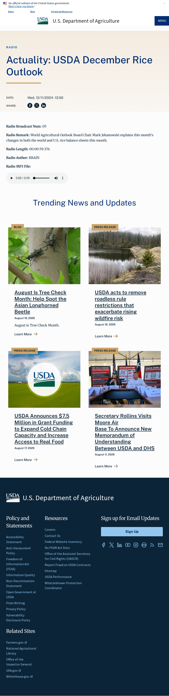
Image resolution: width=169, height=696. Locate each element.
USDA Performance (58, 577)
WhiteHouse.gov (17, 676)
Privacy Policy (16, 609)
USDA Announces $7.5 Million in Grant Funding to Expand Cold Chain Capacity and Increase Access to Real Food (43, 429)
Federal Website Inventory (63, 542)
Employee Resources (61, 11)
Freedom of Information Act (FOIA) (17, 564)
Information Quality (20, 575)
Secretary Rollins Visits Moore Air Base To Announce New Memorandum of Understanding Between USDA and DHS (125, 432)
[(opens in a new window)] (103, 544)
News (11, 11)
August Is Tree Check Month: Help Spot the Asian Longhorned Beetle (40, 302)
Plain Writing (15, 603)
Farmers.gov (14, 642)
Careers (50, 529)
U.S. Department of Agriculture (86, 21)
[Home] (43, 23)
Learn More (23, 334)
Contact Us (52, 536)
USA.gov (12, 670)
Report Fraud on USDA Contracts (68, 565)
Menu (162, 20)
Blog (32, 11)
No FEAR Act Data (57, 548)
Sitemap (51, 571)
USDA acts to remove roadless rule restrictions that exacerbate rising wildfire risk (120, 305)
